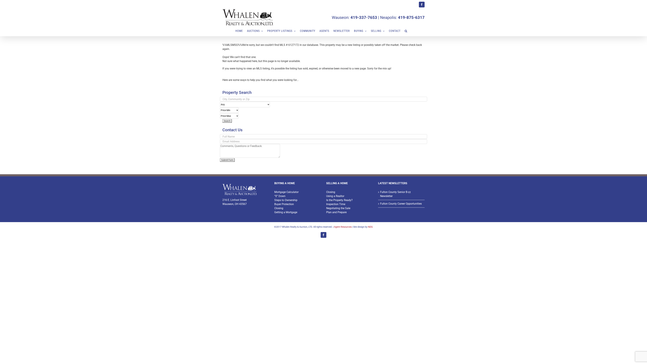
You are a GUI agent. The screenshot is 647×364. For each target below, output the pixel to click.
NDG (370, 226)
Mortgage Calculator (286, 192)
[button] (406, 31)
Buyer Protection (284, 204)
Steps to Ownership (285, 200)
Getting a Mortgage (285, 212)
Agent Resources (343, 226)
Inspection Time (335, 204)
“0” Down (279, 196)
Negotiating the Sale (338, 208)
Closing (278, 208)
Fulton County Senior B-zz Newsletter (395, 194)
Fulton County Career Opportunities (401, 203)
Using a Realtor (335, 196)
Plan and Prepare (336, 212)
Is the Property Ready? (339, 200)
